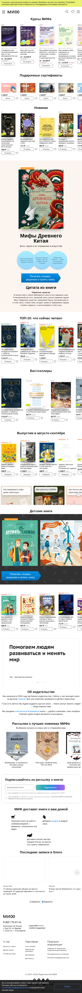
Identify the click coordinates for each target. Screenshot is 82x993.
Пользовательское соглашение (57, 943)
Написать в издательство (40, 981)
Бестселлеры (41, 365)
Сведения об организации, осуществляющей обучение (56, 939)
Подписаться (50, 782)
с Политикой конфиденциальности (39, 987)
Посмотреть (8, 62)
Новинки (41, 107)
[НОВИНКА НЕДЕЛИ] (20, 538)
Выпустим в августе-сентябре (41, 428)
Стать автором (29, 939)
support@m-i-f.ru (36, 918)
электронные (23, 706)
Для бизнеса (29, 950)
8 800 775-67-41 (12, 914)
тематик (22, 694)
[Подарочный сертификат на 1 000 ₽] (10, 87)
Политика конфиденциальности (57, 947)
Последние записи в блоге (41, 844)
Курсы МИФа (41, 19)
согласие (15, 788)
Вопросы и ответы (9, 939)
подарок (54, 816)
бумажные (35, 706)
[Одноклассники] (43, 971)
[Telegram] (47, 971)
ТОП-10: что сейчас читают (41, 313)
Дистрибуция (29, 946)
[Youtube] (34, 971)
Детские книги (41, 506)
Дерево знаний (8, 942)
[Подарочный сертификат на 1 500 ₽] (67, 87)
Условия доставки (9, 946)
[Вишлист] (73, 12)
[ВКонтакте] (39, 971)
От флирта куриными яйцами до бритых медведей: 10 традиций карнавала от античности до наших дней (24, 884)
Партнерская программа (33, 942)
